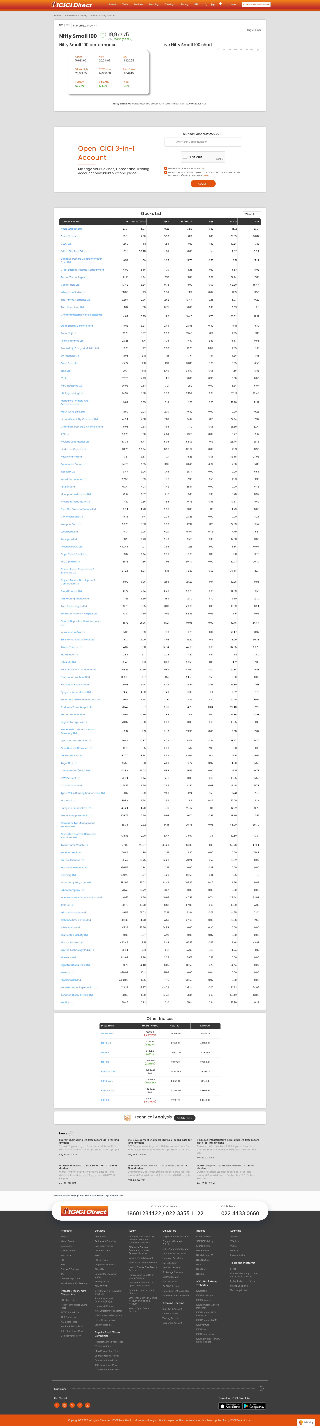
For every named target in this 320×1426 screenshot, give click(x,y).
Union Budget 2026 (70, 1278)
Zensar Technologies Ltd (75, 277)
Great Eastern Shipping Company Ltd (82, 269)
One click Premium (104, 1246)
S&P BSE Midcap (205, 1241)
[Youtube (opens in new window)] (87, 1405)
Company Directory (71, 1335)
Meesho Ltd (67, 972)
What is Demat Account (141, 1258)
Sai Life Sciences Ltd (72, 860)
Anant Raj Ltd (68, 333)
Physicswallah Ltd (71, 980)
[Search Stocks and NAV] (205, 4)
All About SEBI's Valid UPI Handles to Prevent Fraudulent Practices (141, 1239)
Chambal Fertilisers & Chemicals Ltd (82, 426)
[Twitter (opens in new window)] (72, 1405)
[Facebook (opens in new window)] (57, 1405)
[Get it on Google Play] (254, 1406)
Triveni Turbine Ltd (71, 647)
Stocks (64, 1236)
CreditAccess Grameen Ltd (76, 748)
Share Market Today (76, 15)
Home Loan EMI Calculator (175, 1291)
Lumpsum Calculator (172, 1258)
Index (94, 15)
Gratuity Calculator (171, 1267)
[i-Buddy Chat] (306, 1420)
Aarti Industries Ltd (71, 385)
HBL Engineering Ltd (72, 393)
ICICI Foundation (204, 1295)
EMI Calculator (169, 1263)
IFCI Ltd (65, 434)
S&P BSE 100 (203, 1246)
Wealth (98, 1255)
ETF (62, 1260)
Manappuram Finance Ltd (76, 494)
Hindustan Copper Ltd (73, 449)
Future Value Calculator (174, 1253)
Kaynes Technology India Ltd (77, 950)
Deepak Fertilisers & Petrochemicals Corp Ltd (81, 260)
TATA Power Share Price (107, 1351)
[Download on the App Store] (230, 1406)
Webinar (234, 1241)
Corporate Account (172, 1323)
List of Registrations (105, 1320)
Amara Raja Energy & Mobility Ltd (80, 348)
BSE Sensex (107, 1081)
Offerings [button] (169, 4)
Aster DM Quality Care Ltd (76, 882)
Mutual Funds (67, 1241)
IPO (62, 1274)
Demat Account (170, 1313)
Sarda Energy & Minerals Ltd (77, 325)
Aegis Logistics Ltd (71, 228)
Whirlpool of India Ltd (73, 292)
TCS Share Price (103, 1346)
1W (224, 49)
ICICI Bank (201, 1290)
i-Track (233, 1268)
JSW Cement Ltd (70, 778)
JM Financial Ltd (70, 355)
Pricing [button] (184, 4)
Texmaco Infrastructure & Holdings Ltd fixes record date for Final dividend (228, 1141)
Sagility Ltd (67, 1002)
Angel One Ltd (69, 763)
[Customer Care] (212, 4)
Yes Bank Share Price (72, 1326)
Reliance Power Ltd (71, 546)
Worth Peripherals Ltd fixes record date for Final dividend (88, 1167)
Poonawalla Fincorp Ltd (74, 464)
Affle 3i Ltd (67, 905)
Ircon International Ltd (73, 479)
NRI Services (101, 1260)
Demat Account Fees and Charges (141, 1291)
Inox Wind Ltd (68, 800)
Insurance (66, 1255)
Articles (234, 1236)
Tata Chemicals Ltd (72, 307)
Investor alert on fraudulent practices (108, 1292)
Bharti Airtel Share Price (107, 1355)
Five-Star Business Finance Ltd (78, 509)
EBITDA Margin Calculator (175, 1249)
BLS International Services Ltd (77, 639)
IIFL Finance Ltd (69, 654)
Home (57, 15)
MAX (252, 49)
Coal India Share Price (106, 1360)
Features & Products (105, 1306)
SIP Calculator (169, 1281)
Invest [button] (112, 4)
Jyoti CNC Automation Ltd (76, 740)
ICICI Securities (204, 1300)
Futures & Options (70, 1269)
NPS (63, 1264)
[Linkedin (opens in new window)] (79, 1405)
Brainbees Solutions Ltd (74, 867)
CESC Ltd (66, 243)
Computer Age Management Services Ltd (78, 824)
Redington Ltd (69, 539)
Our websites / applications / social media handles (244, 1275)
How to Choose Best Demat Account (143, 1269)
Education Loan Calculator (175, 1295)
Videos (234, 1246)
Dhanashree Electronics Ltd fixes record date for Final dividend (157, 1167)
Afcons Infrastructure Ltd (75, 501)
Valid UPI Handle (103, 1324)
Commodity (66, 1246)
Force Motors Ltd (70, 236)
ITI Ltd (64, 378)
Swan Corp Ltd (69, 363)
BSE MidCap (107, 1090)
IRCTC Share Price (70, 1312)
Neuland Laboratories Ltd (75, 441)
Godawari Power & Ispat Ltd (76, 707)
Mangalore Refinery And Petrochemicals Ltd (74, 402)
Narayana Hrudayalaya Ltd (76, 808)
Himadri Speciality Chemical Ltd (79, 419)
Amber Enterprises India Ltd (76, 815)
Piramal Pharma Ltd (72, 942)
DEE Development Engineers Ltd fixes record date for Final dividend (160, 1141)
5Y (247, 49)
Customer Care (102, 1250)
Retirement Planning (105, 1241)
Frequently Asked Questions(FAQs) (104, 1300)
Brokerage (100, 1236)
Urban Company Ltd (72, 890)
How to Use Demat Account (143, 1262)
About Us (99, 1269)
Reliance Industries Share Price (74, 1306)
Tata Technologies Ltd (74, 606)
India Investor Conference (74, 1283)
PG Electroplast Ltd (71, 755)
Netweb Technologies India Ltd (78, 987)
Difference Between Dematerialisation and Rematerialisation (140, 1250)
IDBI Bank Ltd (68, 471)
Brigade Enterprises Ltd (74, 722)
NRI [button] (196, 4)
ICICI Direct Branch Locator (108, 1310)
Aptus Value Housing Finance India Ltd (83, 793)
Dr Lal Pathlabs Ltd (71, 785)
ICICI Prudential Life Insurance (206, 1314)
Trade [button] (125, 4)
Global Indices (203, 1236)
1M (229, 49)
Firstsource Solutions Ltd (75, 684)
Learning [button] (153, 4)
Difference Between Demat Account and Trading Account (143, 1300)
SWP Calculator (170, 1277)
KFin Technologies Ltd (73, 912)
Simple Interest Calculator (175, 1236)
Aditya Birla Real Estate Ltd (76, 251)
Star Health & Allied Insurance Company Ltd (78, 731)
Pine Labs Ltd (68, 957)
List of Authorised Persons (243, 1281)
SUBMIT (203, 184)
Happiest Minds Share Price (109, 1341)
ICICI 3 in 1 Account (172, 1309)
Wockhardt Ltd (69, 531)
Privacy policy (102, 1281)
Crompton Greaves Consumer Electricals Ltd (78, 835)
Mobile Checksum (239, 1285)
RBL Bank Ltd (68, 486)
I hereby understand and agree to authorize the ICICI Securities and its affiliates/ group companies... (204, 174)
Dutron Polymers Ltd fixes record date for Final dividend (225, 1167)
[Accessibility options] (220, 4)
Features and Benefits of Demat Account (141, 1276)
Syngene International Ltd (76, 692)
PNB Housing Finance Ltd (75, 598)
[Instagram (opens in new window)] (64, 1405)
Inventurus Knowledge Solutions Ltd (81, 897)
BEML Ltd (65, 370)
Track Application (239, 1290)
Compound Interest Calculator (172, 1243)
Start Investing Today (256, 4)
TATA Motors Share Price (107, 1369)
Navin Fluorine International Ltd (78, 669)
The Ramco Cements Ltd (75, 299)
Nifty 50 (105, 1052)
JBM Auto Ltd (68, 662)
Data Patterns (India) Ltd (75, 770)
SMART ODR (101, 1286)
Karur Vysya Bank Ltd (73, 411)
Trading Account (170, 1318)
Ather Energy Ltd (70, 927)
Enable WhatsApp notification (186, 168)
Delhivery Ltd (68, 875)
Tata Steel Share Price (72, 1331)
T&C (203, 168)
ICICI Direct (202, 1329)
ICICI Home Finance (206, 1334)
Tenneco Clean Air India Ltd (77, 995)
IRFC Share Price (69, 1317)
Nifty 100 (105, 1062)
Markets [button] (138, 4)
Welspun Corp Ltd (71, 524)
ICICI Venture (202, 1324)
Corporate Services (105, 1264)
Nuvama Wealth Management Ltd (80, 699)
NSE (61, 25)
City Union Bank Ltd (72, 516)
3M (235, 49)
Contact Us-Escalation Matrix (106, 1275)
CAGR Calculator (171, 1286)
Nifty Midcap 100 (204, 1255)
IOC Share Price (69, 1321)
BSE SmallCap (108, 1071)
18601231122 (143, 1213)
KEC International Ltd (73, 714)
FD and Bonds (68, 1250)
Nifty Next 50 (107, 1033)
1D (218, 49)
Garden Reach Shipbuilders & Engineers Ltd (77, 570)
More (206, 175)
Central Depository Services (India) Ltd (81, 622)
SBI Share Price (69, 1300)
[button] (84, 25)
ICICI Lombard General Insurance (207, 1306)
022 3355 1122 (185, 1213)
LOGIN (233, 4)
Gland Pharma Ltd (71, 591)
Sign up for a (203, 134)
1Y (241, 49)
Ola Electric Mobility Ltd (74, 935)
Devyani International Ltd (75, 677)
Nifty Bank (106, 1043)
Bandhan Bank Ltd (71, 852)
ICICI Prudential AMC (206, 1320)
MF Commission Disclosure (108, 1315)
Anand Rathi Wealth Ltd (74, 845)
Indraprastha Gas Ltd (73, 632)
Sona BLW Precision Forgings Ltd (79, 613)
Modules (234, 1250)
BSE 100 (105, 1100)
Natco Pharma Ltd (71, 456)
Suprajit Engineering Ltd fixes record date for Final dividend (89, 1141)
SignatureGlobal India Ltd (75, 965)
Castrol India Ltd (70, 284)
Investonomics (237, 1255)
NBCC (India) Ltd (70, 561)
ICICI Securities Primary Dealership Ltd (208, 1340)
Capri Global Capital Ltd (74, 554)
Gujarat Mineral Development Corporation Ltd (78, 581)
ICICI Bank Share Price (106, 1365)
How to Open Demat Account (139, 1310)
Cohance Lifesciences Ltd (76, 920)
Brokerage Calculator (173, 1272)
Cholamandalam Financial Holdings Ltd (81, 316)
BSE (68, 25)
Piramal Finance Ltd (72, 340)
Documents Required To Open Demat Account (141, 1284)
